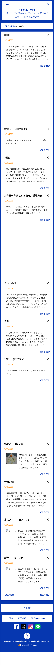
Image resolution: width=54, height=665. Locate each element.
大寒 (6, 321)
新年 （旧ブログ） (15, 557)
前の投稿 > (44, 595)
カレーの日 (10, 283)
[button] (48, 35)
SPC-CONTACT (31, 17)
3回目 (7, 35)
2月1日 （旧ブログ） (16, 129)
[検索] (48, 4)
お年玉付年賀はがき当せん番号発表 (23, 195)
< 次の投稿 (9, 595)
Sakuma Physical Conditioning (25, 641)
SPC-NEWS (27, 10)
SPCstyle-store (38, 618)
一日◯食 (9, 481)
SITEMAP (22, 618)
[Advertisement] (27, 96)
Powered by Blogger (28, 645)
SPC (17, 17)
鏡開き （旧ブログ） (16, 443)
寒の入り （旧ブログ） (17, 519)
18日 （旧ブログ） (15, 359)
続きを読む (45, 65)
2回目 (7, 157)
